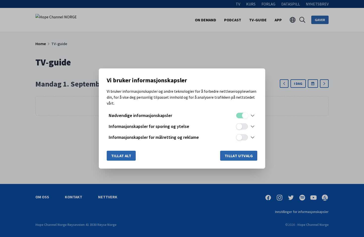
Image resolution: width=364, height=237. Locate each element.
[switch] (242, 115)
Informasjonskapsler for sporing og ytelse (149, 126)
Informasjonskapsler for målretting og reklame (154, 137)
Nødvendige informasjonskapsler (140, 115)
